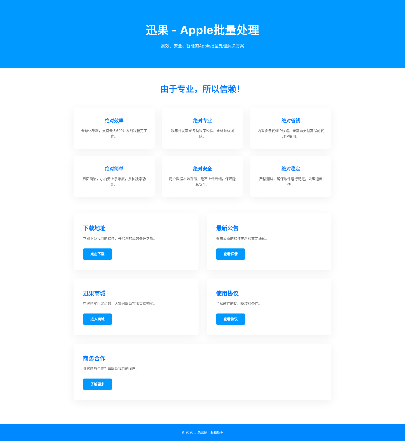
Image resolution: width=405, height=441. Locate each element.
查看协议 (231, 319)
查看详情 (231, 254)
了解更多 (97, 384)
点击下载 (97, 254)
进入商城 (97, 319)
